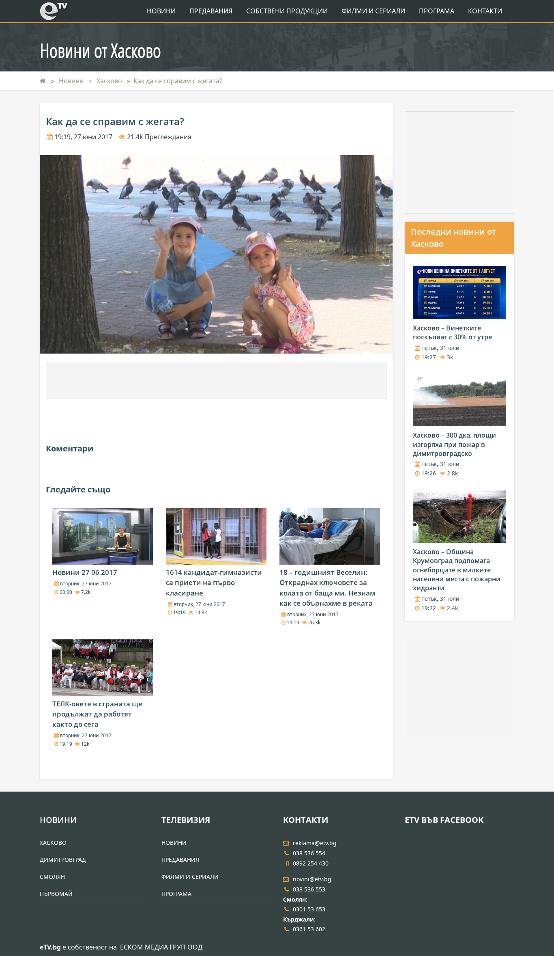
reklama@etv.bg (315, 843)
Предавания (210, 10)
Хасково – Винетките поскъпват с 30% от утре (452, 332)
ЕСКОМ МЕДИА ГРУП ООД (161, 947)
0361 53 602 (309, 929)
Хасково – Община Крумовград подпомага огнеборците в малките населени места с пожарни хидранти (456, 570)
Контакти (485, 10)
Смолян (52, 876)
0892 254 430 (311, 863)
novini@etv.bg (312, 879)
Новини (161, 10)
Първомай (56, 894)
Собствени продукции (287, 10)
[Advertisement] (216, 380)
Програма (436, 10)
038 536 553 (309, 889)
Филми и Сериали (373, 10)
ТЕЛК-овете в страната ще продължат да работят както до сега (97, 714)
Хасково (110, 80)
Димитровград (63, 859)
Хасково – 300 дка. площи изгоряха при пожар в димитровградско (454, 444)
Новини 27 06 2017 (84, 572)
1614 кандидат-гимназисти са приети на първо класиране (214, 582)
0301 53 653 (309, 909)
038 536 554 (309, 853)
